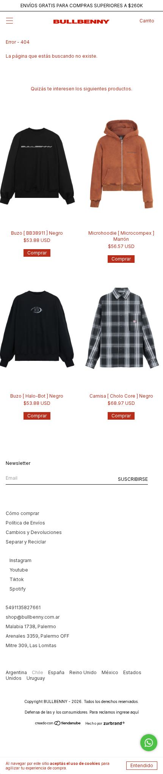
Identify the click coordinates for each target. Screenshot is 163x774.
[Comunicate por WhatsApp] (148, 742)
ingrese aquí (127, 712)
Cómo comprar (22, 513)
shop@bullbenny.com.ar (33, 617)
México (110, 672)
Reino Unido (83, 672)
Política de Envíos (25, 523)
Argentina (17, 672)
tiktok (16, 579)
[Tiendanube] (58, 724)
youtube (18, 570)
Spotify (17, 589)
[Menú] (9, 22)
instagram (20, 560)
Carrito (146, 21)
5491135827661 (23, 607)
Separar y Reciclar (26, 542)
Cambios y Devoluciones (34, 532)
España (57, 672)
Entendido (141, 765)
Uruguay (36, 678)
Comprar (37, 253)
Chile (38, 672)
